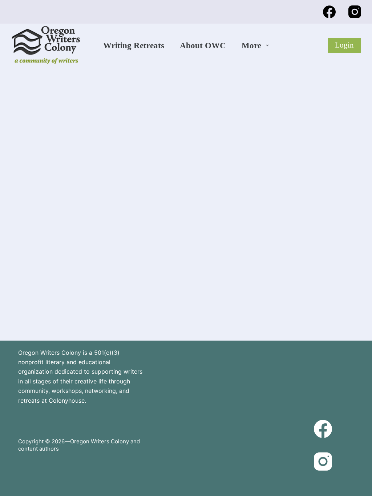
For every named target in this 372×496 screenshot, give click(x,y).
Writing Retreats (133, 45)
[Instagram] (354, 11)
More (251, 45)
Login (344, 45)
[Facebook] (329, 11)
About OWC (203, 45)
